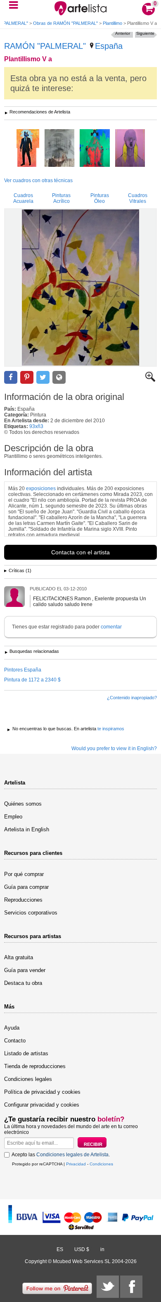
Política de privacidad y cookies (42, 1092)
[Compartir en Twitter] (43, 377)
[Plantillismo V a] (80, 287)
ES (60, 1249)
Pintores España (22, 670)
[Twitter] (108, 1287)
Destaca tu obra (23, 983)
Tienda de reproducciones (35, 1066)
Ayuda (11, 1028)
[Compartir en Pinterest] (26, 377)
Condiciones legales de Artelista (72, 1155)
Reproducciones (23, 900)
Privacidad (76, 1164)
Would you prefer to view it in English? (114, 748)
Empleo (13, 816)
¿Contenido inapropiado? (132, 697)
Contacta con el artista (80, 552)
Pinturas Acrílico (61, 198)
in (102, 1249)
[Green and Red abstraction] (95, 148)
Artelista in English (26, 829)
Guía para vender (24, 970)
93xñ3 (36, 426)
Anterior (122, 33)
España (109, 46)
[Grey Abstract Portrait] (59, 148)
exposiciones (41, 488)
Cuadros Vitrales (137, 198)
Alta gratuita (18, 957)
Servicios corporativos (30, 913)
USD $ (81, 1249)
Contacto (15, 1040)
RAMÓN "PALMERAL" (45, 46)
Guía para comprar (26, 887)
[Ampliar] (150, 380)
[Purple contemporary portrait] (130, 148)
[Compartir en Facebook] (10, 377)
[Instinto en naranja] (27, 148)
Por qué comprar (24, 874)
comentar (111, 627)
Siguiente (145, 33)
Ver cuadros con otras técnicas (38, 180)
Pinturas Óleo (99, 198)
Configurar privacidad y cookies (41, 1105)
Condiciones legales (28, 1079)
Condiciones (101, 1164)
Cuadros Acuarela (23, 198)
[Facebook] (131, 1287)
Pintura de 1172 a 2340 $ (32, 680)
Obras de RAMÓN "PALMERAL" (65, 23)
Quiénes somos (23, 804)
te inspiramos (110, 728)
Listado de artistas (26, 1053)
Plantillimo (112, 23)
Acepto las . (61, 1155)
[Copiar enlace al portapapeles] (59, 377)
